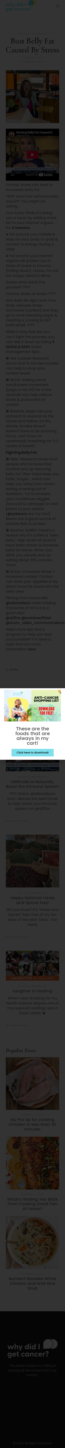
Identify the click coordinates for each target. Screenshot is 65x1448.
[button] (60, 693)
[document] (32, 724)
